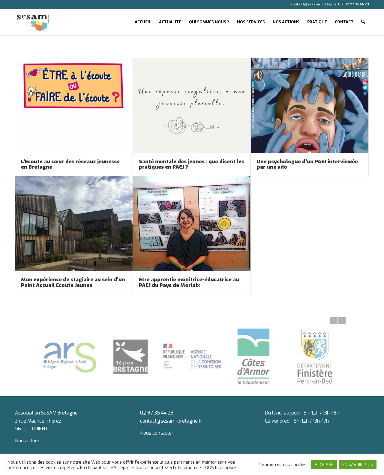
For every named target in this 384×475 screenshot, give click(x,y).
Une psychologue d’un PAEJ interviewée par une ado (307, 164)
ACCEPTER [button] (324, 464)
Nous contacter (156, 433)
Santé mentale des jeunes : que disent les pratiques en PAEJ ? (191, 164)
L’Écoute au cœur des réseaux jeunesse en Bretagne (70, 164)
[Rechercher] (363, 22)
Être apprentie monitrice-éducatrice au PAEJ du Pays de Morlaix (189, 282)
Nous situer (27, 441)
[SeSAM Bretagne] (33, 22)
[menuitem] (143, 22)
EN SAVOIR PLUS (357, 464)
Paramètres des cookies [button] (282, 465)
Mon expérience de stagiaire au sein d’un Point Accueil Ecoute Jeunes (73, 282)
